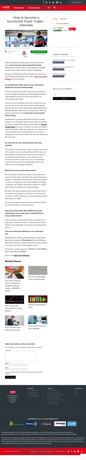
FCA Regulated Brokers (33, 392)
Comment (8, 350)
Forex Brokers (19, 8)
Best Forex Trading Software (54, 398)
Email (7, 367)
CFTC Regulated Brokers (33, 390)
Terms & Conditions (33, 451)
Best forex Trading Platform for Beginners (57, 400)
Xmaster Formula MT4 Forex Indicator (64, 60)
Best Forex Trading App (53, 392)
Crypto (63, 19)
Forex (55, 19)
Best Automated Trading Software (55, 394)
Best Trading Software (53, 390)
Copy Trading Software (53, 401)
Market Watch (77, 2)
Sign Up (64, 98)
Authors (76, 392)
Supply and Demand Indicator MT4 (63, 67)
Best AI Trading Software (53, 403)
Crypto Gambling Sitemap (60, 451)
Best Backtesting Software (53, 396)
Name (7, 363)
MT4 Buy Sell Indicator (59, 74)
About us (76, 390)
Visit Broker (71, 29)
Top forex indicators (60, 54)
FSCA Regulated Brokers (33, 394)
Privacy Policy (41, 451)
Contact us (76, 394)
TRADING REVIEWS (34, 8)
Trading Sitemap (49, 451)
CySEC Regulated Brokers (34, 396)
